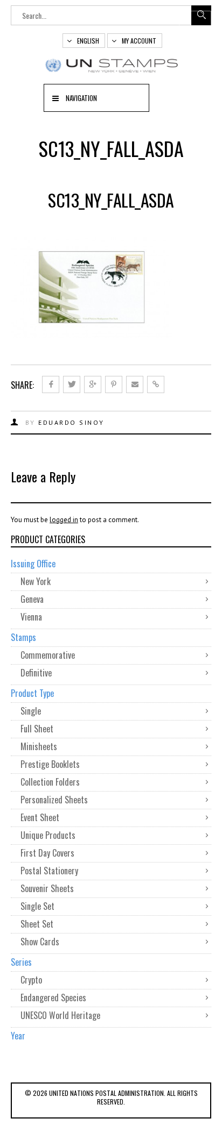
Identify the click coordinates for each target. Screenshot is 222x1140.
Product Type (32, 693)
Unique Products (47, 835)
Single (30, 710)
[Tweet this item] (71, 384)
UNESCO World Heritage (60, 1015)
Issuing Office (33, 563)
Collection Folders (50, 781)
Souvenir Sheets (47, 888)
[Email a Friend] (134, 384)
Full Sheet (36, 728)
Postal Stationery (49, 870)
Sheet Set (36, 923)
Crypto (31, 979)
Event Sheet (39, 817)
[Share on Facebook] (50, 384)
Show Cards (39, 941)
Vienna (31, 616)
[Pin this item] (113, 384)
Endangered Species (53, 997)
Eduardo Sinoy (71, 422)
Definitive (36, 672)
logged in (64, 519)
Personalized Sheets (54, 799)
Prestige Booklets (50, 764)
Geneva (32, 599)
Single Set (37, 906)
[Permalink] (155, 384)
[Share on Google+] (92, 384)
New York (35, 581)
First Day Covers (47, 852)
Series (21, 962)
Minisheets (38, 746)
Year (18, 1035)
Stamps (23, 637)
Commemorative (47, 655)
